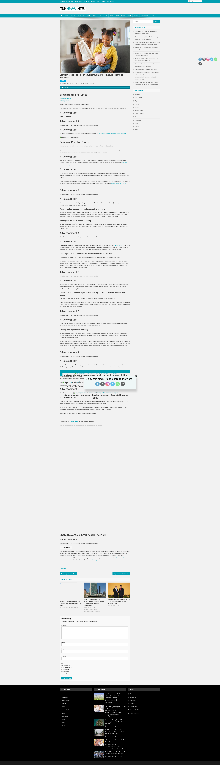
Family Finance (65, 100)
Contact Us (111, 1)
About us (104, 1)
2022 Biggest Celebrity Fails (69, 573)
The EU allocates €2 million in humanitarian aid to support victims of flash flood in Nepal (147, 43)
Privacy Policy (78, 1)
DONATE (153, 15)
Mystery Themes (84, 763)
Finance (136, 15)
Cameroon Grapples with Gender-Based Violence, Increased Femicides (145, 65)
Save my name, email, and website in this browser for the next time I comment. (66, 669)
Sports (111, 15)
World (88, 15)
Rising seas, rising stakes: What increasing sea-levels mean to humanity (146, 38)
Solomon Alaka (77, 83)
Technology (81, 15)
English (192, 1)
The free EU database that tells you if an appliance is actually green (146, 32)
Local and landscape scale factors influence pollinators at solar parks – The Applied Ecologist (115, 695)
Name (63, 642)
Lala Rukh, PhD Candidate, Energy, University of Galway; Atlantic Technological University (113, 714)
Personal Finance (66, 98)
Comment (64, 625)
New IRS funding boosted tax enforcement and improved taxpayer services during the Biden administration (94, 602)
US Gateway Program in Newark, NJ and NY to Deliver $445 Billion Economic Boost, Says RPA (119, 601)
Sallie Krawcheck (118, 245)
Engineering (138, 101)
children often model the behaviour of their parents (112, 133)
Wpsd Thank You (134, 713)
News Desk (119, 726)
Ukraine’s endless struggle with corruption (146, 69)
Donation (132, 703)
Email (63, 649)
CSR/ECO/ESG (103, 15)
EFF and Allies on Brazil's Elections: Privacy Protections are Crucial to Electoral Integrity (146, 83)
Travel (94, 15)
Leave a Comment (89, 83)
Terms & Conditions (95, 1)
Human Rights (144, 15)
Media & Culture (120, 15)
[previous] (95, 371)
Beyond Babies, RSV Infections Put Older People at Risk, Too (122, 573)
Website (63, 656)
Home (66, 15)
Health (129, 15)
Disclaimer (86, 1)
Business (73, 15)
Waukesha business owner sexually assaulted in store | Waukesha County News (70, 603)
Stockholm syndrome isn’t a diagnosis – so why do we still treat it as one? (146, 59)
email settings (93, 560)
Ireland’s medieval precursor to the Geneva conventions (146, 49)
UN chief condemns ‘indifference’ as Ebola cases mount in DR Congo (146, 54)
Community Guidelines (122, 558)
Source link (63, 568)
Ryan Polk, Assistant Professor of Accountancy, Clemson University (92, 610)
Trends (137, 126)
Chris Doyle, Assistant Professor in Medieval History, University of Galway (114, 747)
